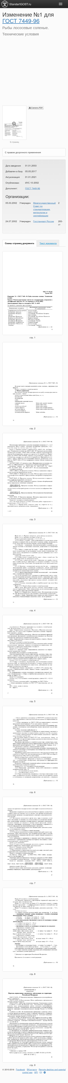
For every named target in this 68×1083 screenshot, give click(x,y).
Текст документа (48, 243)
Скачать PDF (37, 107)
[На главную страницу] (4, 3)
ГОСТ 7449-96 (21, 20)
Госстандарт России (43, 221)
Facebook (20, 1069)
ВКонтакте (32, 1069)
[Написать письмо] (41, 1072)
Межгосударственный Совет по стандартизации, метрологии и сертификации (44, 209)
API (36, 1072)
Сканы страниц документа (19, 243)
